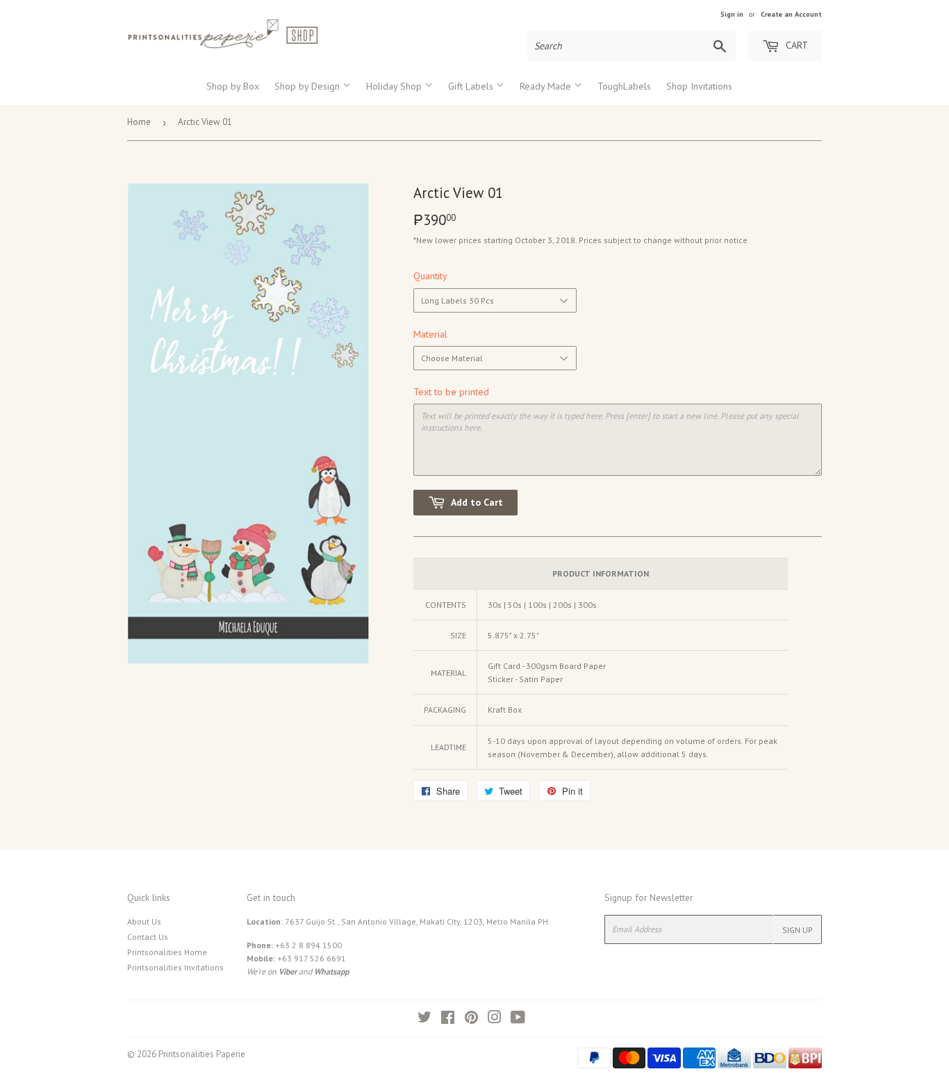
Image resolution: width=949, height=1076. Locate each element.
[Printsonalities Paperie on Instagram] (495, 1019)
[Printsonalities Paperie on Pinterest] (471, 1019)
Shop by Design (308, 86)
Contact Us (147, 937)
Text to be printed (451, 392)
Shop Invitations (699, 86)
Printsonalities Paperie (201, 1054)
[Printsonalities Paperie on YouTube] (518, 1019)
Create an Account (791, 14)
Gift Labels (472, 86)
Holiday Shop (395, 86)
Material (430, 334)
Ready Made (547, 86)
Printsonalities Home (167, 952)
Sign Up (797, 930)
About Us (144, 921)
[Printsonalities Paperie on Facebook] (447, 1019)
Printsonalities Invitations (175, 967)
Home (139, 122)
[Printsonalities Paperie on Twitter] (424, 1019)
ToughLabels (624, 86)
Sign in (731, 14)
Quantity (430, 276)
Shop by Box (232, 86)
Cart (795, 45)
